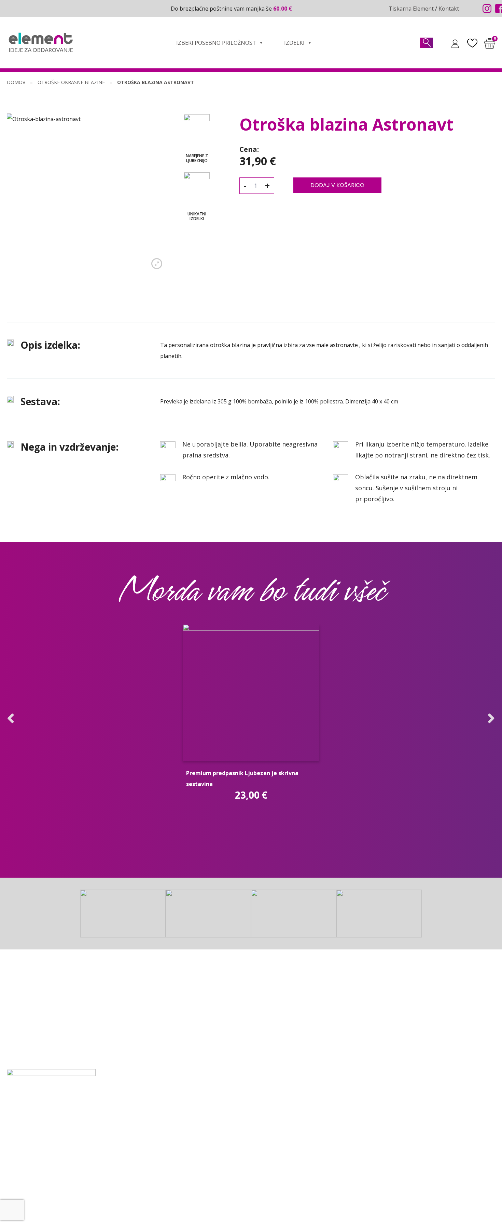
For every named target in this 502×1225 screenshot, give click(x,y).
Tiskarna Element (411, 8)
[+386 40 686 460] (10, 1129)
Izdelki (294, 42)
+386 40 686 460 (40, 1129)
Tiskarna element (273, 1139)
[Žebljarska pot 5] (10, 1143)
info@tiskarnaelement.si (51, 1113)
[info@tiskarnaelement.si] (10, 1113)
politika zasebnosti (316, 1212)
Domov (16, 82)
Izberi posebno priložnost (216, 42)
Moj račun (142, 1127)
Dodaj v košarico (337, 185)
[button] (11, 718)
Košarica (140, 1139)
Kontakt (448, 8)
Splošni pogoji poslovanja (162, 1151)
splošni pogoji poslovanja (249, 1212)
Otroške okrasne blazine (71, 82)
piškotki (361, 1212)
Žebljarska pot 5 (40, 1143)
